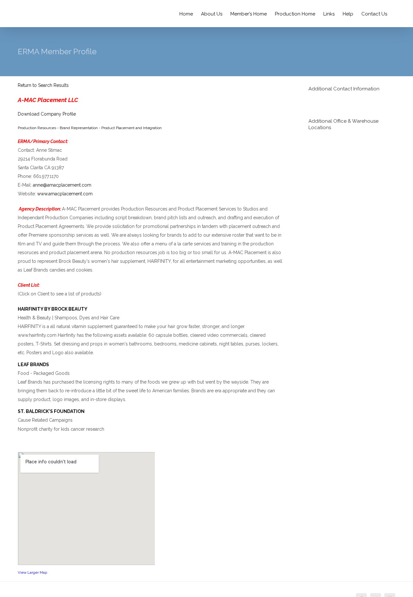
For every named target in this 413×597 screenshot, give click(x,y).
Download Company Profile (47, 114)
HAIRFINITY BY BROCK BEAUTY (52, 309)
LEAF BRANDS (33, 364)
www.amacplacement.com (65, 193)
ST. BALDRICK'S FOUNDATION (51, 411)
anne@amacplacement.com (62, 185)
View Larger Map (32, 572)
